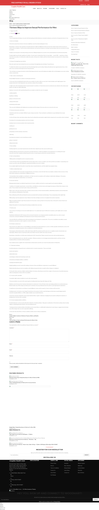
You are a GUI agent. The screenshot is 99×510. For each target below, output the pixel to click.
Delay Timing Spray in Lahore (77, 71)
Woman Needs (67, 468)
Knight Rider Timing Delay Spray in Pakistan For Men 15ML (22, 427)
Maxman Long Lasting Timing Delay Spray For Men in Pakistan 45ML (24, 377)
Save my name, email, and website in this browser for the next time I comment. (25, 363)
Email (10, 349)
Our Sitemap (53, 475)
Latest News (53, 472)
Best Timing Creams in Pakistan (78, 78)
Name (10, 343)
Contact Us (53, 470)
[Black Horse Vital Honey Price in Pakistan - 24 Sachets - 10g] (27, 437)
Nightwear (80, 465)
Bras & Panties (81, 472)
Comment (11, 327)
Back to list (11, 317)
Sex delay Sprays (74, 44)
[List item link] (18, 479)
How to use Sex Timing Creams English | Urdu (79, 36)
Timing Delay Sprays (75, 49)
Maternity (80, 470)
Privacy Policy (53, 463)
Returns (52, 465)
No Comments (81, 67)
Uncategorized (74, 54)
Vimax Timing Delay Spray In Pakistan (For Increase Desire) (22, 382)
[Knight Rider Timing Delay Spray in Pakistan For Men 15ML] (29, 405)
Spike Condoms (74, 47)
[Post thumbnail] (77, 62)
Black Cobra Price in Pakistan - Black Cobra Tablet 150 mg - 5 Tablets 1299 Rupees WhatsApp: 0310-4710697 (33, 444)
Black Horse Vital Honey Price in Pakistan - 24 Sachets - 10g (22, 439)
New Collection (67, 465)
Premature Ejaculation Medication (78, 42)
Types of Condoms (75, 51)
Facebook (66, 463)
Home (10, 23)
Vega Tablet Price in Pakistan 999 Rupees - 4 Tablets (21, 434)
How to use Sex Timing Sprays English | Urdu (79, 39)
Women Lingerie (81, 463)
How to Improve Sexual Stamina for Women (80, 30)
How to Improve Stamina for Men (78, 32)
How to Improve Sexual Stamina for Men (21, 23)
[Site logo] (14, 17)
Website (11, 355)
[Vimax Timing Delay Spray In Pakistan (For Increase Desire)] (16, 381)
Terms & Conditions (55, 468)
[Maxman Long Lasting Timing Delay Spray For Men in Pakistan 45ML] (14, 376)
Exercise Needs (81, 468)
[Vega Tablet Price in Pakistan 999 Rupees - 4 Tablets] (16, 432)
